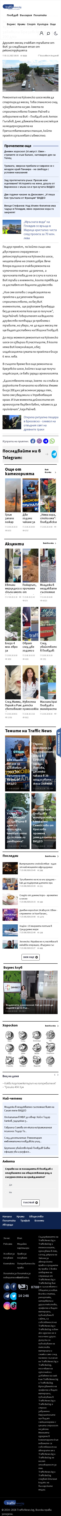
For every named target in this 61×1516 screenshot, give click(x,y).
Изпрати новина (58, 742)
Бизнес (11, 24)
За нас (6, 1238)
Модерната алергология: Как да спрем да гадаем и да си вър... (29, 1006)
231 (41, 886)
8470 (9, 530)
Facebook (32, 441)
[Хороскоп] (30, 1066)
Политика (40, 15)
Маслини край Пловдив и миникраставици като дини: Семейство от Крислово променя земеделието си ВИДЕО (44, 825)
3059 (9, 659)
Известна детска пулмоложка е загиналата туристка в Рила (30, 705)
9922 (26, 717)
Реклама (7, 1244)
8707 (26, 530)
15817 (23, 1011)
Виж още (29, 957)
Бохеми (39, 1220)
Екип (19, 1238)
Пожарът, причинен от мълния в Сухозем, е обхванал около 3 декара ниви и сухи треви (29, 589)
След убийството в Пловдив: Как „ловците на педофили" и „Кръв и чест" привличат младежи (48, 647)
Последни (10, 855)
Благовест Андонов (49, 55)
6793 (25, 846)
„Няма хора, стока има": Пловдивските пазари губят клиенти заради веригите (50, 518)
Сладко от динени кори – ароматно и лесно (38, 897)
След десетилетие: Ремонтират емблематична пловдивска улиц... (23, 1139)
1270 (41, 917)
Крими (21, 24)
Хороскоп (10, 1025)
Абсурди (8, 1225)
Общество (36, 1216)
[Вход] (41, 34)
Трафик (25, 1220)
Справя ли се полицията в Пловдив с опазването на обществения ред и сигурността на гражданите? (29, 1173)
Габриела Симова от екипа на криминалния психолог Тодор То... (28, 1129)
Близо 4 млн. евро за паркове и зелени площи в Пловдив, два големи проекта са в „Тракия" (11, 647)
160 (41, 902)
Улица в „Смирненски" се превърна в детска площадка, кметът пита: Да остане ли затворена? (17, 827)
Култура (42, 24)
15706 (9, 717)
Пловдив (12, 15)
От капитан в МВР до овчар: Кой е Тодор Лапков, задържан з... (27, 1119)
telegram (45, 441)
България (26, 15)
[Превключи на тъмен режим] (56, 33)
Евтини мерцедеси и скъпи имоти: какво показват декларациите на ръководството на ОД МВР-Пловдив (16, 589)
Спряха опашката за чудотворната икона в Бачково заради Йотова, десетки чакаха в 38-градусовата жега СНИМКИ (43, 764)
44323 (44, 600)
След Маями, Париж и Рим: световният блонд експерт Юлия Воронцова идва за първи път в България (13, 705)
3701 (44, 659)
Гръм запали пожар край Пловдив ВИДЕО (11, 518)
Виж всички (48, 471)
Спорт (31, 24)
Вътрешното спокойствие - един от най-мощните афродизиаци (37, 865)
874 (26, 600)
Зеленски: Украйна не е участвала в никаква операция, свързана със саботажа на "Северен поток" (38, 945)
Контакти (9, 1263)
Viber (39, 441)
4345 (26, 659)
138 (41, 932)
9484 (51, 846)
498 (41, 948)
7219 (51, 788)
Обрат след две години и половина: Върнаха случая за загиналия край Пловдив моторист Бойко (30, 647)
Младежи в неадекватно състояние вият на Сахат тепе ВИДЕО (49, 589)
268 (41, 870)
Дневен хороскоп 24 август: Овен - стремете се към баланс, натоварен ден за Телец (38, 914)
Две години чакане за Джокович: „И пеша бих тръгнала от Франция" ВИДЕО (30, 518)
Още (53, 24)
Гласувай (29, 1202)
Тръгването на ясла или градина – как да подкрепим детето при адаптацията (37, 883)
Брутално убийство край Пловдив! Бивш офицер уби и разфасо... (27, 1150)
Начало (7, 1216)
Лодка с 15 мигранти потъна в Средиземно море (35, 927)
